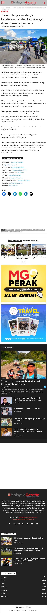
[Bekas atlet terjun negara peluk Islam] (6, 411)
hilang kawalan (19, 229)
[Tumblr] (28, 524)
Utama (3, 378)
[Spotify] (19, 524)
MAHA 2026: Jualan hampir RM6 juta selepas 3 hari (39, 257)
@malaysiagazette (11, 165)
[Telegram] (24, 524)
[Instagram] (15, 524)
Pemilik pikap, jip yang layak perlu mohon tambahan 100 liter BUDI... (29, 560)
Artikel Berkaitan (15, 240)
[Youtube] (37, 524)
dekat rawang (10, 229)
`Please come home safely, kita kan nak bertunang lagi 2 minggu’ (20, 382)
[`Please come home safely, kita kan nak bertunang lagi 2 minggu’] (23, 365)
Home (2, 7)
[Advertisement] (23, 213)
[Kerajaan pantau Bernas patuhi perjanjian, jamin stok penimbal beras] (23, 249)
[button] (43, 3)
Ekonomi (4, 590)
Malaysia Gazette (17, 162)
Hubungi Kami (20, 607)
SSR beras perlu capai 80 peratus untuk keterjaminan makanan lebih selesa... (28, 549)
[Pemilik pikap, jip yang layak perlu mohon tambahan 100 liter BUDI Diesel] (6, 562)
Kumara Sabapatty (10, 26)
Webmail (28, 607)
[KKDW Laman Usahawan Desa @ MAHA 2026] (8, 249)
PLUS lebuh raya (39, 229)
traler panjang (6, 231)
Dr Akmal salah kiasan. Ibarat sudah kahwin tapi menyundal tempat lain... (28, 399)
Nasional (8, 7)
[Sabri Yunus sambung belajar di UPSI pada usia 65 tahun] (6, 422)
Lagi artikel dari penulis (30, 240)
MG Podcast (13, 186)
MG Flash (20, 173)
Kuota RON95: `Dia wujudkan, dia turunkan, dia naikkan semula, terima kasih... (28, 431)
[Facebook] (10, 524)
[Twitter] (32, 524)
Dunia (3, 593)
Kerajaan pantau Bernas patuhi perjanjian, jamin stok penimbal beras (23, 257)
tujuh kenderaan (17, 231)
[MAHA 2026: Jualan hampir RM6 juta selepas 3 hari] (39, 249)
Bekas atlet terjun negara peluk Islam (27, 408)
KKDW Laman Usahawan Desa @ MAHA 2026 (8, 256)
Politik (3, 583)
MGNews (4, 587)
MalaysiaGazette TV (20, 170)
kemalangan (29, 229)
